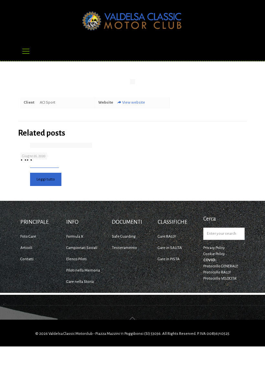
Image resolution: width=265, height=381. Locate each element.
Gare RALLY (167, 236)
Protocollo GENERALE (220, 266)
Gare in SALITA (170, 248)
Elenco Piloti (76, 259)
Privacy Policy (214, 248)
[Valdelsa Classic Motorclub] (132, 21)
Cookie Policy (214, 254)
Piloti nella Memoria (83, 270)
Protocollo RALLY (217, 272)
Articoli (26, 248)
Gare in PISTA (169, 259)
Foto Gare (28, 236)
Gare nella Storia (80, 282)
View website (133, 102)
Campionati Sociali (81, 248)
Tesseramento (124, 248)
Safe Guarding (124, 236)
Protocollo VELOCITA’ (220, 278)
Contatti (27, 259)
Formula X (74, 236)
